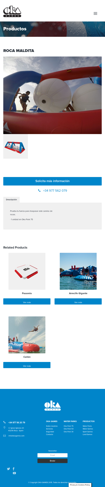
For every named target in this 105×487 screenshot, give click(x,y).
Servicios (49, 429)
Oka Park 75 (68, 426)
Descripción (11, 200)
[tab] (11, 199)
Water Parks (87, 426)
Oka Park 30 (68, 432)
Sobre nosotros (52, 426)
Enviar (52, 461)
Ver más (27, 302)
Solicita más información (52, 181)
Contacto (49, 434)
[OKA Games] (12, 11)
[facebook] (13, 469)
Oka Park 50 (69, 429)
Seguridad (50, 432)
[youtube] (14, 473)
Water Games (88, 429)
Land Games (87, 434)
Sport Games (88, 432)
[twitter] (8, 469)
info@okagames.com (16, 436)
